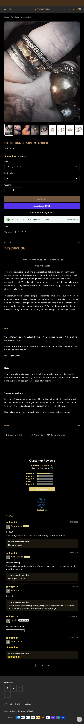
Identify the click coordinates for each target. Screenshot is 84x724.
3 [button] (42, 665)
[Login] (74, 9)
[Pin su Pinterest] (18, 232)
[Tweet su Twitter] (22, 232)
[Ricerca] (10, 9)
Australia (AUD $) (13, 704)
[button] (10, 156)
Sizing (6, 426)
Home (6, 17)
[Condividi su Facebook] (15, 232)
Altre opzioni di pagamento (42, 212)
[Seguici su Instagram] (19, 688)
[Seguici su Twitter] (13, 688)
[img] (12, 522)
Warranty (38, 435)
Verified (40, 509)
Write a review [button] (42, 489)
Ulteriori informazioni (72, 219)
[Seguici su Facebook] (7, 688)
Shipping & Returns (17, 435)
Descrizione (9, 242)
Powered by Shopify (26, 711)
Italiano (28, 704)
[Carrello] (78, 9)
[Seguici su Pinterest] (7, 694)
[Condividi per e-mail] (25, 232)
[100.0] (41, 502)
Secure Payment (58, 435)
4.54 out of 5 (47, 465)
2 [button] (38, 665)
